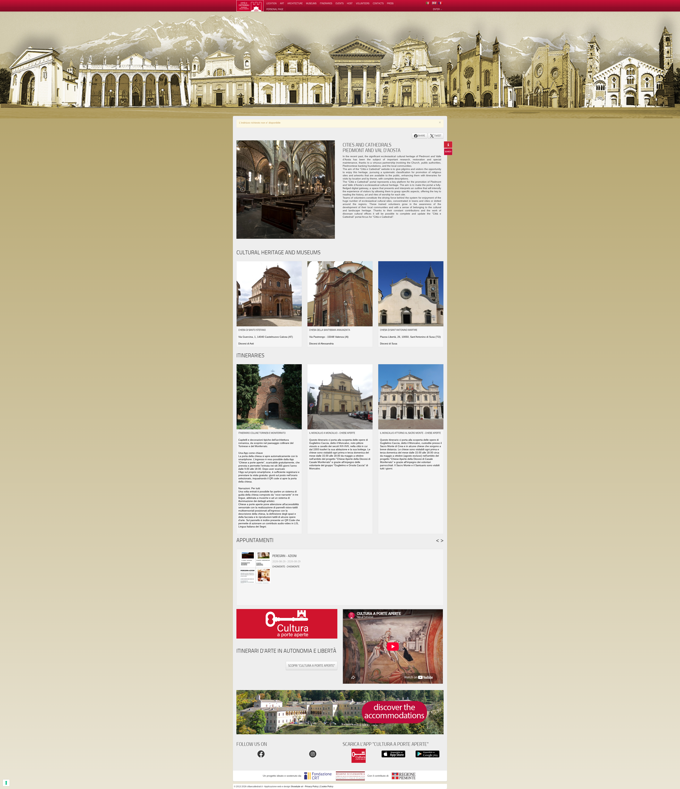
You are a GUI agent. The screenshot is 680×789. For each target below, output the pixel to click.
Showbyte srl (297, 786)
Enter (436, 9)
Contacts (378, 3)
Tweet (437, 135)
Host (350, 3)
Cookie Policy (326, 786)
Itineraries (326, 3)
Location (271, 3)
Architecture (295, 3)
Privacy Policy (311, 786)
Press (390, 3)
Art (282, 3)
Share (421, 135)
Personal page (274, 9)
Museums (311, 3)
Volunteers (362, 3)
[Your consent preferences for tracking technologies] (6, 782)
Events (340, 3)
